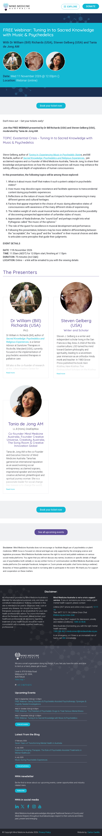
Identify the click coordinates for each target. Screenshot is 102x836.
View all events (22, 724)
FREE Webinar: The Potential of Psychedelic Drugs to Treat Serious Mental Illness (49, 711)
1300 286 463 (59, 631)
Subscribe (21, 791)
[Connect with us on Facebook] (28, 806)
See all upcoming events (51, 532)
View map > (20, 679)
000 (63, 638)
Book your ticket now (51, 105)
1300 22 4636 (80, 622)
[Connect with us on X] (22, 806)
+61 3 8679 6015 (24, 685)
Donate (90, 6)
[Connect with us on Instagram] (34, 806)
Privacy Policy (45, 832)
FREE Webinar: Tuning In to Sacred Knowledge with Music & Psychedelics (46, 718)
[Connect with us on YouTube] (40, 806)
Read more (10, 373)
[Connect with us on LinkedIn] (17, 806)
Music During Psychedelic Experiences (31, 760)
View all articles (23, 766)
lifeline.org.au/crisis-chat (64, 615)
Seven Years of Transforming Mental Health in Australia (38, 743)
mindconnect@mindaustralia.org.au (82, 631)
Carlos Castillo (94, 832)
